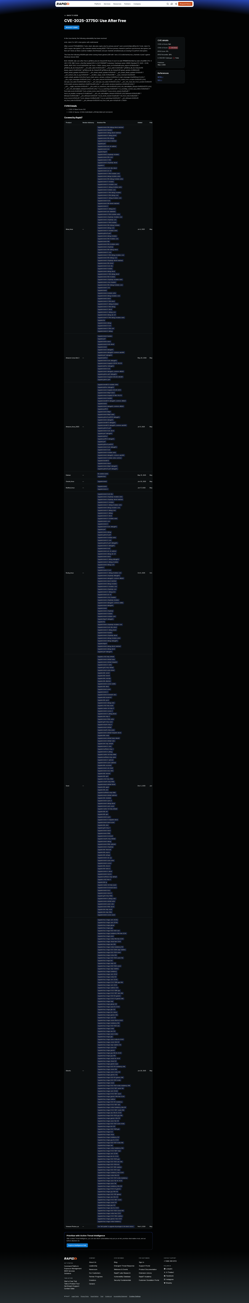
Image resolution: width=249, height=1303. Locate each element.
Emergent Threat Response (124, 1266)
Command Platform (71, 1266)
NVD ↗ (160, 80)
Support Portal (144, 1266)
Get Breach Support (71, 1286)
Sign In (141, 1262)
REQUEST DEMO (72, 27)
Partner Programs (96, 1277)
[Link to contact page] (172, 4)
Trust (101, 1296)
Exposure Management (72, 1269)
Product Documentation (148, 1269)
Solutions (67, 1273)
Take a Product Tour (72, 1284)
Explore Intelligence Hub (77, 1245)
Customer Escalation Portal (149, 1280)
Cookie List (108, 1296)
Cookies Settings (135, 1296)
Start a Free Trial (70, 1281)
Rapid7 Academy (145, 1277)
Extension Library (145, 1273)
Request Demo (185, 4)
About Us (92, 1262)
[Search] (167, 4)
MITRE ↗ (160, 77)
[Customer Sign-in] (176, 4)
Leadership (93, 1266)
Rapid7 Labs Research (122, 1273)
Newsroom (93, 1269)
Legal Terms (75, 1296)
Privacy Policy (85, 1296)
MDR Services (69, 1271)
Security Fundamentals (122, 1280)
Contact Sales (69, 1289)
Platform (98, 4)
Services (107, 4)
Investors (92, 1280)
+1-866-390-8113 (170, 1261)
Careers (92, 1284)
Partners (127, 4)
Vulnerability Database (122, 1277)
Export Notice (94, 1296)
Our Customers (94, 1273)
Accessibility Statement (120, 1296)
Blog (115, 1262)
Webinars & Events (121, 1269)
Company (137, 4)
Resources (117, 4)
